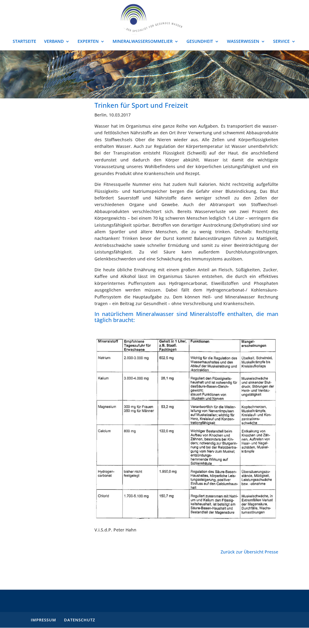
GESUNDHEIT (199, 41)
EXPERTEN (88, 41)
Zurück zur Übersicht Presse (249, 552)
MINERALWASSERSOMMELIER (143, 41)
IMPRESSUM (43, 620)
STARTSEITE (24, 41)
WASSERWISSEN (243, 41)
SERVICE (281, 41)
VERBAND (54, 41)
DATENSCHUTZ (79, 620)
